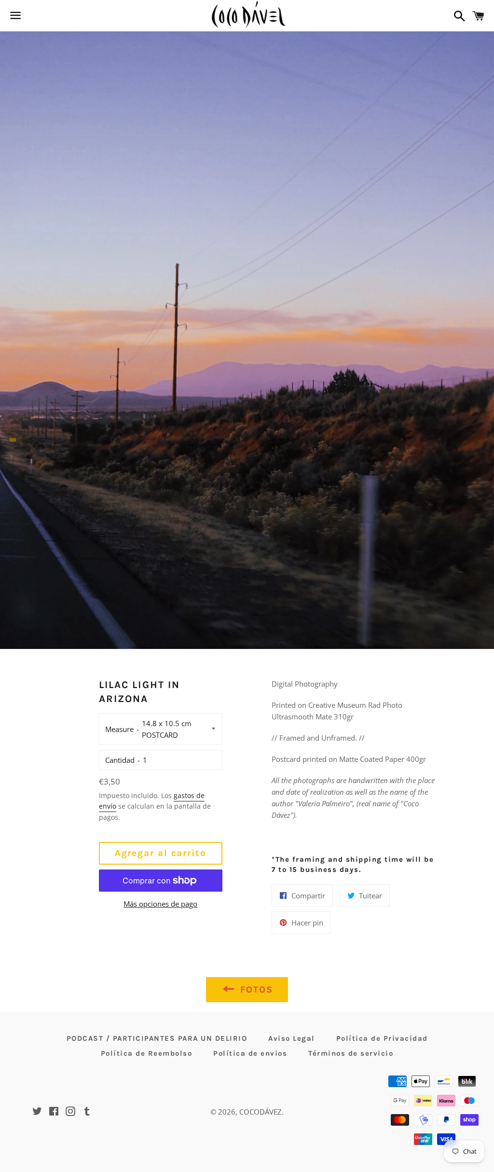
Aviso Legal (291, 1038)
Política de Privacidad (382, 1038)
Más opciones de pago (160, 904)
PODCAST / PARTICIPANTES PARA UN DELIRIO (157, 1038)
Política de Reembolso (146, 1053)
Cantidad (120, 760)
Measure (119, 729)
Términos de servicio (350, 1053)
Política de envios (250, 1053)
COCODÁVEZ (260, 1112)
